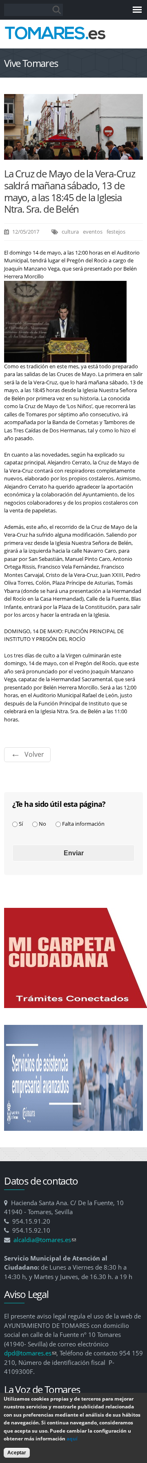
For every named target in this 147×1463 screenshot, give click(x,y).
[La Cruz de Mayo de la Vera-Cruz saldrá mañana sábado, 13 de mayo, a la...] (73, 155)
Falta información (83, 823)
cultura (70, 231)
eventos (92, 231)
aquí (72, 1438)
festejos (116, 231)
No (42, 823)
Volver (34, 754)
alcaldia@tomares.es (44, 1240)
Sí (21, 823)
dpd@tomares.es (30, 1353)
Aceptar (16, 1453)
